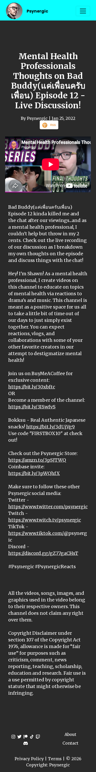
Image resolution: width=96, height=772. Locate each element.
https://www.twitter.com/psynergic (48, 507)
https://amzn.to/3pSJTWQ (37, 460)
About (70, 734)
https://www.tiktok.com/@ (38, 533)
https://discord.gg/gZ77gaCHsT (43, 553)
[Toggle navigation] (83, 11)
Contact (70, 743)
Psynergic (37, 11)
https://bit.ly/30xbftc (31, 387)
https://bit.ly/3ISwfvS (32, 407)
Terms (55, 758)
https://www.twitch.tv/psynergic (44, 520)
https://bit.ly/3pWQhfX (34, 473)
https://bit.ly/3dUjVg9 (50, 427)
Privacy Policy (29, 758)
